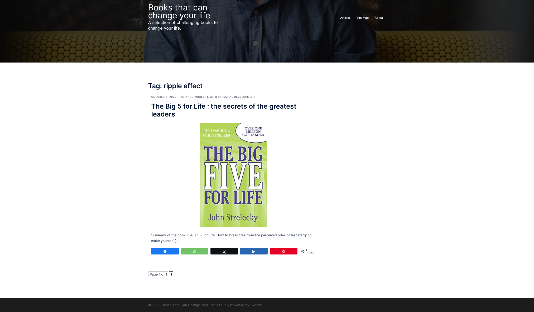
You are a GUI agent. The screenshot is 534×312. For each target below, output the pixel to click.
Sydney (256, 305)
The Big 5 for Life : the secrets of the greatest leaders (223, 110)
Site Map (362, 17)
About (379, 17)
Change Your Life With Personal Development (218, 96)
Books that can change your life (179, 11)
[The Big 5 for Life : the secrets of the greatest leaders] (233, 175)
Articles (345, 17)
